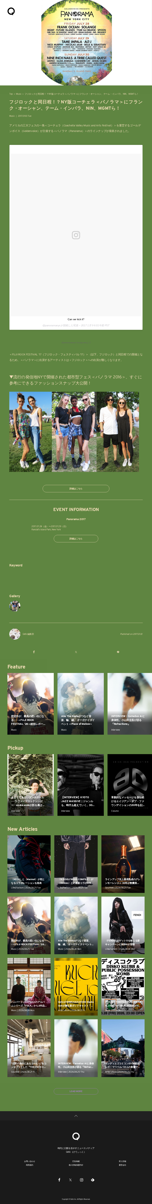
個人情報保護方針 (76, 1165)
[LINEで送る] (118, 652)
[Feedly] (92, 1180)
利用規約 (29, 1165)
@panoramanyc (68, 342)
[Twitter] (70, 1180)
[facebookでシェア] (34, 652)
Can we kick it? (76, 319)
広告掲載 (76, 1161)
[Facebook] (59, 1180)
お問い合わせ (29, 1161)
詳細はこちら (76, 488)
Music (19, 93)
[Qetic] (11, 11)
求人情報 (122, 1161)
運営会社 (122, 1165)
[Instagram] (81, 1180)
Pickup (15, 748)
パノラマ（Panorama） (70, 131)
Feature (16, 667)
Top (11, 93)
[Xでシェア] (75, 652)
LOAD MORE (76, 1091)
